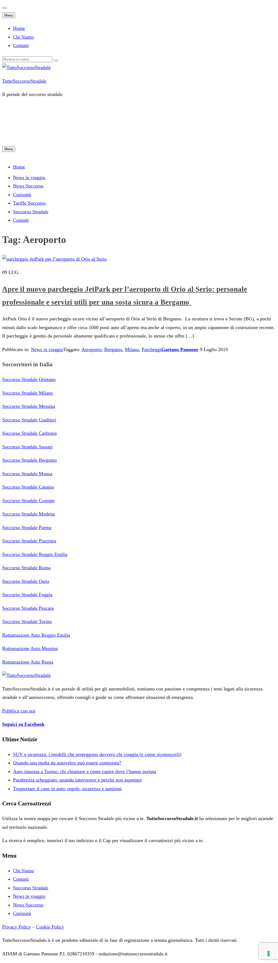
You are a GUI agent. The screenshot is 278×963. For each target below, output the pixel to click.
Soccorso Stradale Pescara (28, 608)
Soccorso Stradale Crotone (28, 500)
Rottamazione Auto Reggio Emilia (36, 635)
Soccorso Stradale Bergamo (29, 460)
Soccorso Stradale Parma (26, 527)
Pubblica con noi (18, 711)
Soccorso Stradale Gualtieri (29, 420)
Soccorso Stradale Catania (28, 487)
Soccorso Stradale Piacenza (29, 540)
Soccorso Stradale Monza (27, 473)
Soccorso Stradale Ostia (25, 581)
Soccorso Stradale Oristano (29, 379)
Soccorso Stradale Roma (26, 567)
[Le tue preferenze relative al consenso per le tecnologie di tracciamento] (268, 953)
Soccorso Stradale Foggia (27, 594)
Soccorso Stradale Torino (27, 621)
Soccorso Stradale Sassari (27, 446)
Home (19, 28)
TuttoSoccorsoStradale (24, 81)
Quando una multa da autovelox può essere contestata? (67, 762)
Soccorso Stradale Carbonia (29, 433)
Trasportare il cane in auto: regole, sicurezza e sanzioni (67, 788)
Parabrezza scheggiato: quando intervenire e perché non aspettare (77, 780)
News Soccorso (28, 186)
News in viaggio (29, 177)
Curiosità (22, 194)
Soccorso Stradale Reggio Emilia (34, 554)
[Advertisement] (101, 129)
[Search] (56, 60)
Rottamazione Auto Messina (30, 648)
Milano (132, 349)
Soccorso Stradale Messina (28, 406)
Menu (8, 15)
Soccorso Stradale (30, 887)
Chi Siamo (23, 37)
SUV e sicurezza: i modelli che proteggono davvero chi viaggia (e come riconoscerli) (97, 754)
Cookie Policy (50, 927)
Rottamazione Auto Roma (27, 662)
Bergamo (113, 349)
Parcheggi (151, 349)
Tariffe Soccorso (29, 203)
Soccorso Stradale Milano (27, 393)
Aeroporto (91, 349)
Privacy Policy (16, 927)
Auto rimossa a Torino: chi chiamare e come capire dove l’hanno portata (84, 771)
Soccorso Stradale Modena (28, 514)
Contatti (21, 45)
